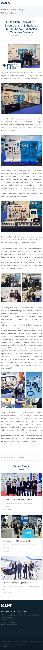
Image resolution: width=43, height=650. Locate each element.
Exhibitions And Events (8, 13)
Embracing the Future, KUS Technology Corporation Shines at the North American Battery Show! (39, 457)
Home (13, 10)
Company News (22, 10)
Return (21, 458)
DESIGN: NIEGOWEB (8, 647)
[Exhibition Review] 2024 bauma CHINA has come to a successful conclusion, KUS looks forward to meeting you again (4, 457)
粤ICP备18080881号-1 (17, 644)
